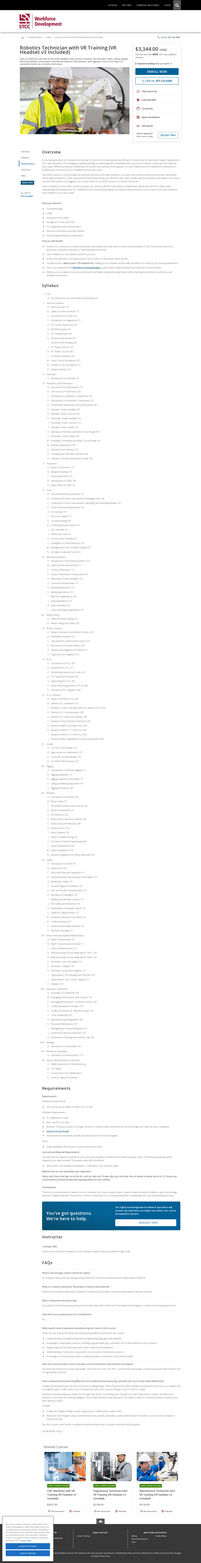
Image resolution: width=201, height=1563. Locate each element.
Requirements (28, 163)
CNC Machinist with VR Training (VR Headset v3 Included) (61, 1494)
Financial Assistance (139, 1539)
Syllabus (25, 157)
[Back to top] (100, 1532)
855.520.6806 (27, 196)
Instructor (26, 169)
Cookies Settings (28, 1553)
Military (134, 1536)
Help (133, 1542)
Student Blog (160, 1536)
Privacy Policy (104, 1556)
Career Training (83, 1536)
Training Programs (35, 37)
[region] (27, 1538)
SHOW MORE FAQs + (52, 1431)
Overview (25, 151)
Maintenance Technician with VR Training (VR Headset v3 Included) (157, 1494)
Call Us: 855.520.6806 (168, 37)
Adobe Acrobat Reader (57, 1131)
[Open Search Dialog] (177, 5)
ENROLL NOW (157, 71)
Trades (48, 37)
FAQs (23, 175)
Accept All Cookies (28, 1546)
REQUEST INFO (168, 135)
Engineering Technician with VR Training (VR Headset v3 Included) (110, 1494)
